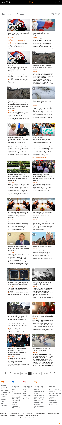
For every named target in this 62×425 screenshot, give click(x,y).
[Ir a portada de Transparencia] (47, 382)
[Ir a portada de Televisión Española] (16, 382)
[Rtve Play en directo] (7, 2)
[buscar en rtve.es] (59, 2)
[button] (6, 373)
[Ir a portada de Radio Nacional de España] (27, 382)
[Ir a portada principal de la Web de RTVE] (5, 381)
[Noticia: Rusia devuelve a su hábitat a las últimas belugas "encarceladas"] (18, 281)
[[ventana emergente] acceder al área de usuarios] (56, 2)
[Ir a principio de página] (60, 423)
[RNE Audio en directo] (9, 2)
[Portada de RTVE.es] (31, 2)
